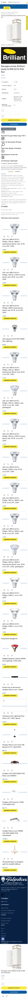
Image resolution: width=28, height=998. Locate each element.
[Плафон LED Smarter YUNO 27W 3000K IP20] (14, 791)
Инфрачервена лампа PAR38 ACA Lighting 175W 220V (14, 659)
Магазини (3, 936)
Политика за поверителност (8, 910)
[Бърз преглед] (8, 236)
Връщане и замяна (5, 920)
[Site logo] (14, 2)
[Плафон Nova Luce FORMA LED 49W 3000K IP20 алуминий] (14, 820)
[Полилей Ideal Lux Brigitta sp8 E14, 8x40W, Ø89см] (14, 851)
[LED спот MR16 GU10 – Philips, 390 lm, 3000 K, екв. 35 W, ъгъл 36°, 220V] (14, 487)
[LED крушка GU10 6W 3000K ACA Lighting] (14, 328)
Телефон (4, 898)
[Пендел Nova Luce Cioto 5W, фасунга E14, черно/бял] (14, 734)
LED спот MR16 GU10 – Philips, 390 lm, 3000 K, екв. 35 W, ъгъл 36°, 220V (13, 500)
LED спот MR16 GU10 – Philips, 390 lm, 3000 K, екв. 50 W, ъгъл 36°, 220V (13, 531)
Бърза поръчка (14, 124)
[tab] (10, 171)
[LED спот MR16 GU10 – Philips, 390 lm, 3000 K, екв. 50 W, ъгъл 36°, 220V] (14, 518)
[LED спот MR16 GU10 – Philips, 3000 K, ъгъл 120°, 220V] (14, 582)
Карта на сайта (5, 923)
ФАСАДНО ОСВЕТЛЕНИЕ (16, 169)
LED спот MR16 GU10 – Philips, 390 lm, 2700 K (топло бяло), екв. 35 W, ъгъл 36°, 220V (13, 437)
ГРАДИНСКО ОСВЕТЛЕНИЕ (7, 14)
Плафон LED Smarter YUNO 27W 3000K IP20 (13, 803)
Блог (2, 931)
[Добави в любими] (12, 236)
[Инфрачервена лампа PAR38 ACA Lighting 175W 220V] (14, 648)
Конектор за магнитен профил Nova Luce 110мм (12, 688)
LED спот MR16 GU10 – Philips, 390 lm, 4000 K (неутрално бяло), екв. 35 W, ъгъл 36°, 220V (13, 242)
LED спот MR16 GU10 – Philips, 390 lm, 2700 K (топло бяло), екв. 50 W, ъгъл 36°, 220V (13, 275)
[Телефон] (3, 895)
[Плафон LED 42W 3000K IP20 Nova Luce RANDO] (14, 762)
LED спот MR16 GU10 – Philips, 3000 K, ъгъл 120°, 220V (12, 595)
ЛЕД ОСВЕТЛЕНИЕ (5, 169)
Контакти (3, 933)
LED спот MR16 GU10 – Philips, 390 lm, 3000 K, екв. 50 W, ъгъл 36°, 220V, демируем (13, 404)
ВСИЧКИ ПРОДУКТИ (18, 166)
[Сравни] (4, 236)
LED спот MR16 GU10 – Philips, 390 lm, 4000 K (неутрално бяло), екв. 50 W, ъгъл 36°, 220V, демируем (13, 563)
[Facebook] (3, 939)
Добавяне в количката (14, 120)
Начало (3, 12)
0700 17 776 (4, 901)
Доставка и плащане (6, 918)
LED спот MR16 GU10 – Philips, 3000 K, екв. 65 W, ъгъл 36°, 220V (12, 469)
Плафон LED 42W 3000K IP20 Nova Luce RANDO (13, 774)
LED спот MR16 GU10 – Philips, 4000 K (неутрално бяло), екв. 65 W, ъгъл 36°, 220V (12, 309)
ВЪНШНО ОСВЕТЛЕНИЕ (12, 12)
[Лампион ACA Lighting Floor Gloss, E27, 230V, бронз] (14, 705)
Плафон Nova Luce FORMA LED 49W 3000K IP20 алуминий (12, 833)
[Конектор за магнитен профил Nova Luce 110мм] (14, 676)
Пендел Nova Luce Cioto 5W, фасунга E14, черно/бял (13, 746)
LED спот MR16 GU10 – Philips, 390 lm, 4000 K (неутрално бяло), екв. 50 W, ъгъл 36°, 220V (13, 370)
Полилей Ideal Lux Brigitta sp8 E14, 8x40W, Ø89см (12, 863)
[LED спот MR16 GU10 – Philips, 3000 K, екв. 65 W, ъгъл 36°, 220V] (14, 456)
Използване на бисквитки (7, 913)
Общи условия (4, 908)
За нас (2, 928)
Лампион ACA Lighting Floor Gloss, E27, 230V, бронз (13, 717)
